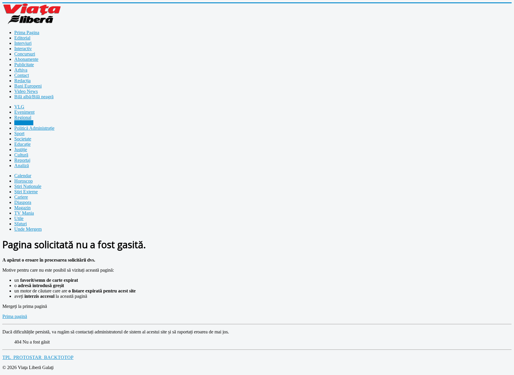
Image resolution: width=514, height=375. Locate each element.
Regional (22, 117)
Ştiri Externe (26, 191)
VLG (19, 106)
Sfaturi (20, 223)
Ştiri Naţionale (27, 186)
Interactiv (23, 48)
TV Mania (24, 213)
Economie (23, 122)
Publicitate (24, 64)
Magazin (22, 207)
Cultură (21, 154)
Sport (19, 133)
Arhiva (20, 69)
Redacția (22, 80)
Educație (22, 144)
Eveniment (24, 112)
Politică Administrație (34, 128)
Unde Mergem (28, 229)
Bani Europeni (28, 85)
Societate (22, 138)
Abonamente (26, 59)
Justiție (20, 149)
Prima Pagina (26, 32)
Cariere (21, 197)
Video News (26, 91)
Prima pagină (14, 316)
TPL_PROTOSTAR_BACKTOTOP (37, 357)
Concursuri (24, 53)
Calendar (22, 175)
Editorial (22, 37)
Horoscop (23, 180)
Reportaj (22, 160)
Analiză (21, 165)
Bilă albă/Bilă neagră (34, 96)
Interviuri (23, 43)
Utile (18, 218)
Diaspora (22, 202)
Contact (21, 75)
